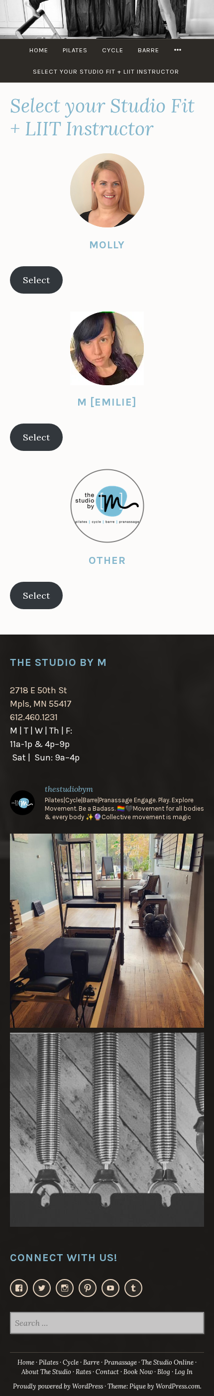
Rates (83, 1372)
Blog (163, 1372)
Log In (184, 1372)
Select (36, 280)
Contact (107, 1372)
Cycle (112, 50)
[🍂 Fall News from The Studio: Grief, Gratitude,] (107, 1130)
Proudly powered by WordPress (58, 1386)
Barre (148, 50)
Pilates (75, 50)
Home (38, 50)
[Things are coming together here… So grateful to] (107, 931)
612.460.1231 (34, 717)
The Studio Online (167, 1362)
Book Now (138, 1372)
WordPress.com (178, 1386)
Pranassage (120, 1362)
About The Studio (46, 1372)
